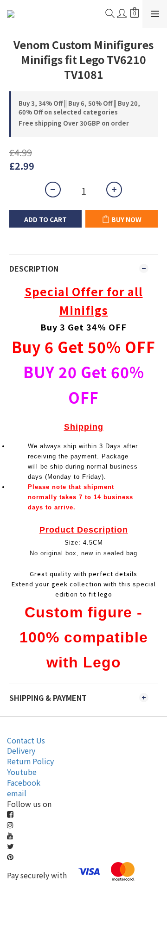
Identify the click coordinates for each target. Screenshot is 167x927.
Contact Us (26, 740)
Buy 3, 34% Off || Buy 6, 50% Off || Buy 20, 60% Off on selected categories (79, 108)
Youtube (22, 771)
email (16, 793)
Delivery (21, 750)
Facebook (23, 782)
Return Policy (30, 761)
